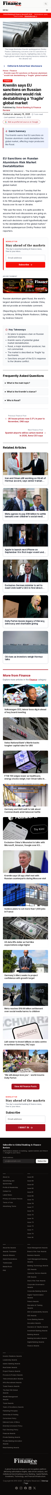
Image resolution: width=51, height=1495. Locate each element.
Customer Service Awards (36, 1273)
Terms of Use (8, 1202)
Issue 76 (30, 1211)
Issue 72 (30, 1226)
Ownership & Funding (10, 1414)
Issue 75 (30, 1215)
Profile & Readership (10, 1187)
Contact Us (7, 1191)
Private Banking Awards (11, 1437)
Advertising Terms (9, 1206)
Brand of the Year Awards (36, 1251)
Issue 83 (30, 1184)
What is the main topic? (18, 383)
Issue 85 (30, 1177)
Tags (26, 1483)
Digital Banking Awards (35, 1342)
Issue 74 (30, 1218)
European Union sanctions (33, 174)
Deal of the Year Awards (36, 1281)
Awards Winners (9, 1255)
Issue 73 (30, 1222)
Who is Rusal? (14, 400)
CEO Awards (32, 1269)
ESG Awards (31, 1315)
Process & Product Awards (13, 1375)
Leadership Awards (10, 1360)
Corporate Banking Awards (37, 1291)
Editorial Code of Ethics (11, 1422)
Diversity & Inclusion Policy (12, 1426)
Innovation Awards (34, 1323)
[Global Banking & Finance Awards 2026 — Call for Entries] (25, 285)
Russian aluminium (12, 298)
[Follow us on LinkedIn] (30, 1488)
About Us (6, 1177)
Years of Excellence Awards (13, 1407)
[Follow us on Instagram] (21, 1488)
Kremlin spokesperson (14, 227)
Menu (5, 10)
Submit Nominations (10, 1259)
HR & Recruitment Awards (12, 1382)
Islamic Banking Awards (11, 1364)
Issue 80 (30, 1196)
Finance (13, 71)
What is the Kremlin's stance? (22, 392)
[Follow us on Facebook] (25, 1488)
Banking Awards (33, 1334)
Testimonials (7, 1263)
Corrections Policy (9, 1418)
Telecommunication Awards (13, 1379)
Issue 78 (30, 1203)
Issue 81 (30, 1192)
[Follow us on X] (34, 1488)
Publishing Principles (10, 1411)
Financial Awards (9, 1433)
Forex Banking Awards (35, 1319)
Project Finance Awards (11, 1371)
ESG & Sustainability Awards (37, 1312)
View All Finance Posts (25, 1086)
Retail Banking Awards (11, 1447)
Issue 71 (30, 1230)
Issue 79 (30, 1200)
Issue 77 (30, 1207)
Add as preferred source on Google (23, 122)
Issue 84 (30, 1181)
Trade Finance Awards (11, 1386)
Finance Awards (33, 1346)
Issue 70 (30, 1233)
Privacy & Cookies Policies (12, 1199)
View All (30, 1237)
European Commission (14, 194)
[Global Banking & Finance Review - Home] (14, 3)
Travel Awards (8, 1403)
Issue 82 (30, 1188)
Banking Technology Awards (37, 1266)
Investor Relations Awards (12, 1356)
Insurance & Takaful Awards (37, 1327)
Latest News (7, 1195)
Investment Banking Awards (37, 1331)
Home (5, 71)
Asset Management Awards (37, 1248)
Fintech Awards (33, 1301)
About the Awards (9, 1248)
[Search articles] (45, 4)
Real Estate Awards (10, 1367)
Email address (8, 1157)
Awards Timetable (9, 1251)
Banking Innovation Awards (37, 1338)
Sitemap (45, 1481)
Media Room (7, 1266)
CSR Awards (31, 1277)
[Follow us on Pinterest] (16, 1488)
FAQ (4, 1270)
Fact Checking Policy (10, 1430)
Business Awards (33, 1255)
